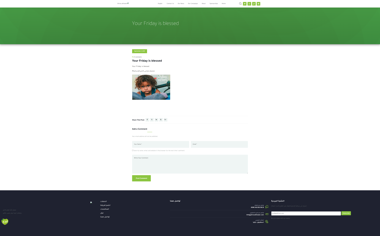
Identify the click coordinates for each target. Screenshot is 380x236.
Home (224, 4)
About (204, 4)
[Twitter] (245, 4)
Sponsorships (214, 4)
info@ (248, 215)
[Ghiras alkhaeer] (123, 3)
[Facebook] (258, 4)
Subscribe (346, 213)
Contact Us (170, 4)
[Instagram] (249, 4)
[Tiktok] (254, 4)
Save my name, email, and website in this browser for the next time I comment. (159, 151)
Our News (181, 4)
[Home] (93, 203)
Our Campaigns (193, 4)
